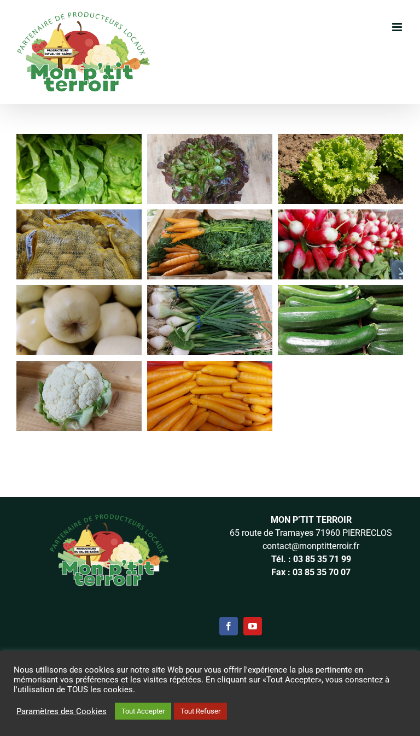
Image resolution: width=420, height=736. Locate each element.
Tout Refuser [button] (200, 711)
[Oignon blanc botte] (209, 292)
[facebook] (228, 626)
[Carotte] (209, 368)
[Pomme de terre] (79, 217)
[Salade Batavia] (340, 141)
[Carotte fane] (209, 217)
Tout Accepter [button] (143, 711)
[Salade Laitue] (79, 141)
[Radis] (340, 217)
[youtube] (252, 626)
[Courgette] (340, 292)
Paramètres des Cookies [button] (61, 711)
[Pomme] (79, 292)
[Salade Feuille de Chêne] (209, 141)
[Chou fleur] (79, 368)
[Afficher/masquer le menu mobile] (398, 27)
